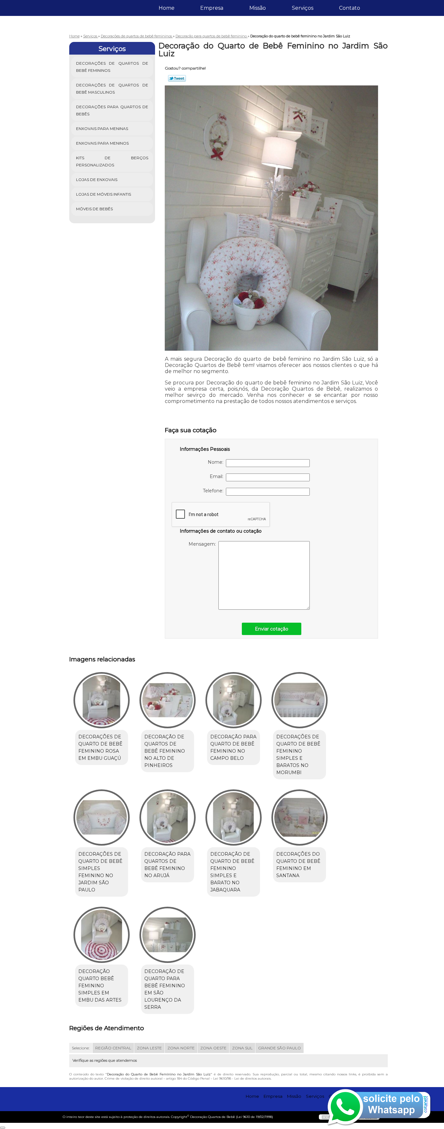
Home (167, 8)
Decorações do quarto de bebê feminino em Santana (298, 864)
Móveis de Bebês (94, 208)
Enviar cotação (271, 629)
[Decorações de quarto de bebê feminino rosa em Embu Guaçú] (101, 700)
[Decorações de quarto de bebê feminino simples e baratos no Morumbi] (299, 700)
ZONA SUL (242, 1047)
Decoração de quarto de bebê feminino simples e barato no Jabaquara (232, 872)
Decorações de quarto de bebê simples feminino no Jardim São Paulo (100, 872)
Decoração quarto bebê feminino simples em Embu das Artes (100, 985)
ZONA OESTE (213, 1047)
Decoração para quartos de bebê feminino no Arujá (167, 864)
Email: (218, 476)
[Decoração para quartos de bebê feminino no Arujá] (167, 817)
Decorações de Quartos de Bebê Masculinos (112, 89)
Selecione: (81, 1047)
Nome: (217, 462)
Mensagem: (203, 544)
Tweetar (177, 78)
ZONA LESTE (149, 1047)
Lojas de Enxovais (96, 179)
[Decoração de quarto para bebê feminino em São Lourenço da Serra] (167, 935)
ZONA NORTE (181, 1047)
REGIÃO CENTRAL (113, 1047)
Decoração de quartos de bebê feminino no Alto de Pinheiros (164, 751)
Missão (257, 8)
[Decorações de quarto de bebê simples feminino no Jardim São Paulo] (101, 817)
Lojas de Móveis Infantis (103, 194)
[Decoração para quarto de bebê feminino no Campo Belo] (233, 700)
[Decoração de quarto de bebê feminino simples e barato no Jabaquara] (233, 817)
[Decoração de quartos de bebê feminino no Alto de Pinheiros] (167, 700)
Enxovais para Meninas (102, 128)
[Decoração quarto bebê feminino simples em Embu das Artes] (101, 935)
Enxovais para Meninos (102, 143)
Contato (349, 8)
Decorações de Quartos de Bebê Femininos (112, 67)
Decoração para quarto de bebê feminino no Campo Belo (233, 747)
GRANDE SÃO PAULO (279, 1047)
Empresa (211, 8)
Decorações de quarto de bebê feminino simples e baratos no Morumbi (298, 754)
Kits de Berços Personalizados (112, 161)
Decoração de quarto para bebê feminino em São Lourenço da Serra (164, 989)
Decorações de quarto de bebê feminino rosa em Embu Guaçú (100, 747)
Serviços (302, 8)
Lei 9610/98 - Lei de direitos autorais (242, 1078)
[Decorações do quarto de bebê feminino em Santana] (299, 817)
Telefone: (214, 491)
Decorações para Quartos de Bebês (112, 110)
